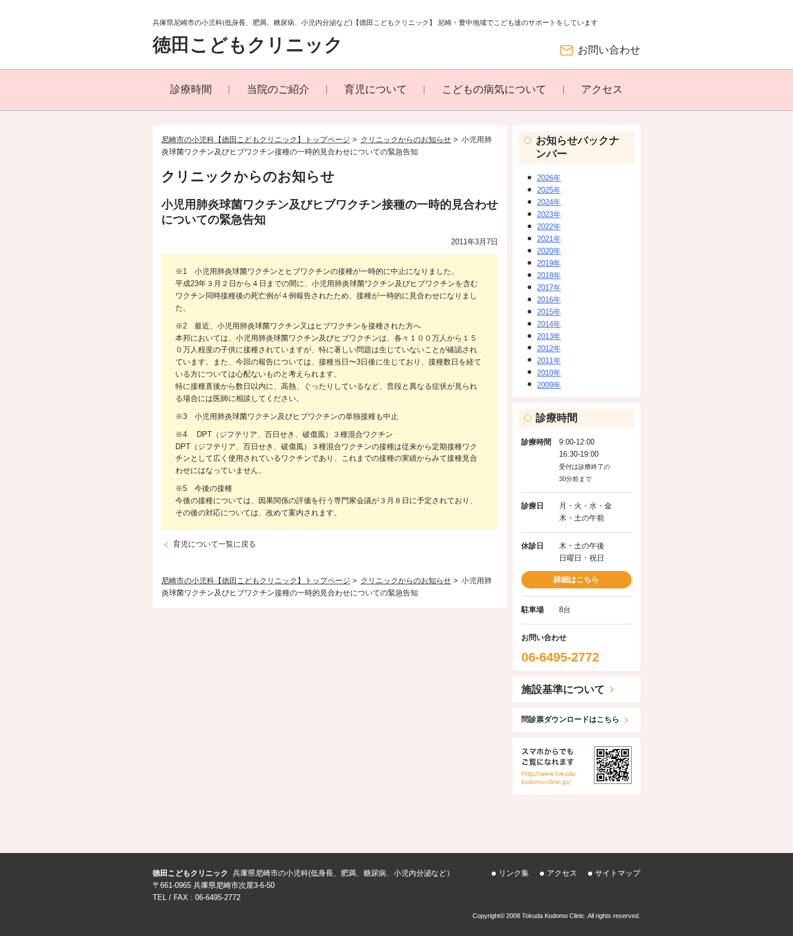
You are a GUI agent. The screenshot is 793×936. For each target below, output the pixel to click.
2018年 (549, 275)
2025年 (549, 190)
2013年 (549, 336)
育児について (375, 89)
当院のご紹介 (278, 89)
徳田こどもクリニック (248, 44)
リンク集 (514, 873)
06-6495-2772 (560, 657)
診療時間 (191, 89)
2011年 (549, 360)
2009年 (549, 385)
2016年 (549, 299)
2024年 (549, 202)
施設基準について (563, 689)
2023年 (549, 214)
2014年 (549, 324)
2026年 (549, 178)
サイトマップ (617, 873)
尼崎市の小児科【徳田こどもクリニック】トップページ (255, 139)
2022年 (549, 226)
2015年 (549, 312)
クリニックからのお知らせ (406, 139)
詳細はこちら (576, 579)
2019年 (549, 263)
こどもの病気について (494, 89)
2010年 (549, 372)
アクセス (602, 89)
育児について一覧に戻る (214, 544)
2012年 (549, 348)
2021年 (549, 238)
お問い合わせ (609, 50)
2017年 (549, 287)
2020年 (549, 251)
